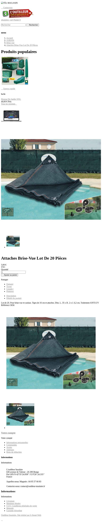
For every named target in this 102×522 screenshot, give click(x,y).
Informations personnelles (17, 442)
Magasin (10, 508)
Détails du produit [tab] (13, 298)
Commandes (11, 445)
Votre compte (8, 432)
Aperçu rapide (8, 89)
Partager (9, 284)
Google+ (10, 289)
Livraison (10, 501)
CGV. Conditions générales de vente (21, 506)
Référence (5, 305)
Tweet (9, 286)
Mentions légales (13, 503)
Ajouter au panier (9, 275)
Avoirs (9, 447)
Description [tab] (11, 296)
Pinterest (10, 291)
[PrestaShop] (11, 126)
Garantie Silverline (14, 510)
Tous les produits (9, 104)
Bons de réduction (14, 452)
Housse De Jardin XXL (11, 99)
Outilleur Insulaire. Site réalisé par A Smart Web (21, 515)
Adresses (10, 450)
